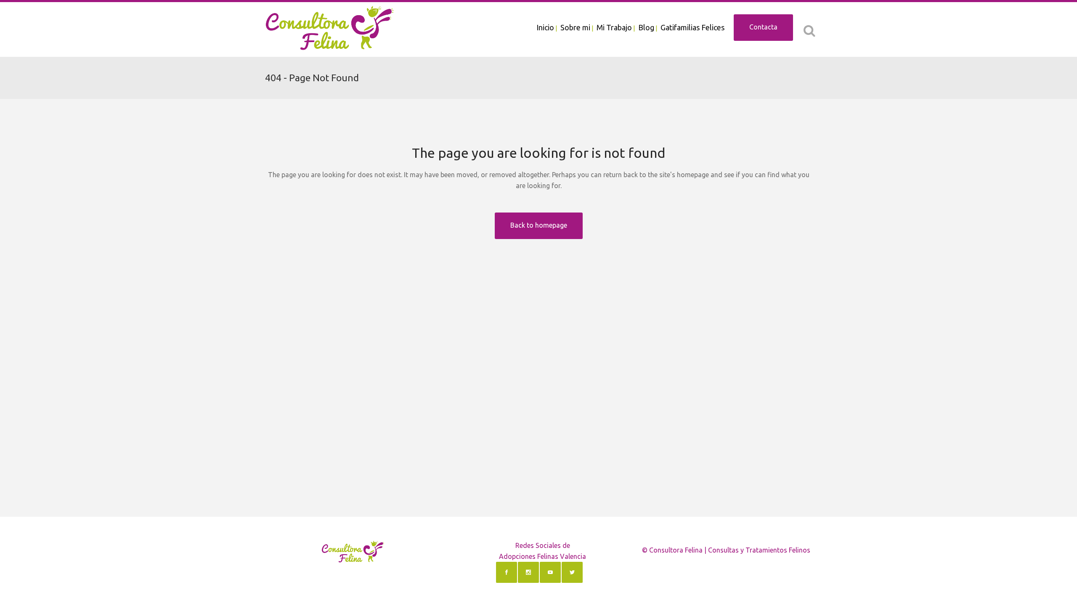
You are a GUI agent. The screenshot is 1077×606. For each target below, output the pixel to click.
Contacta (763, 27)
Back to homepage (538, 225)
